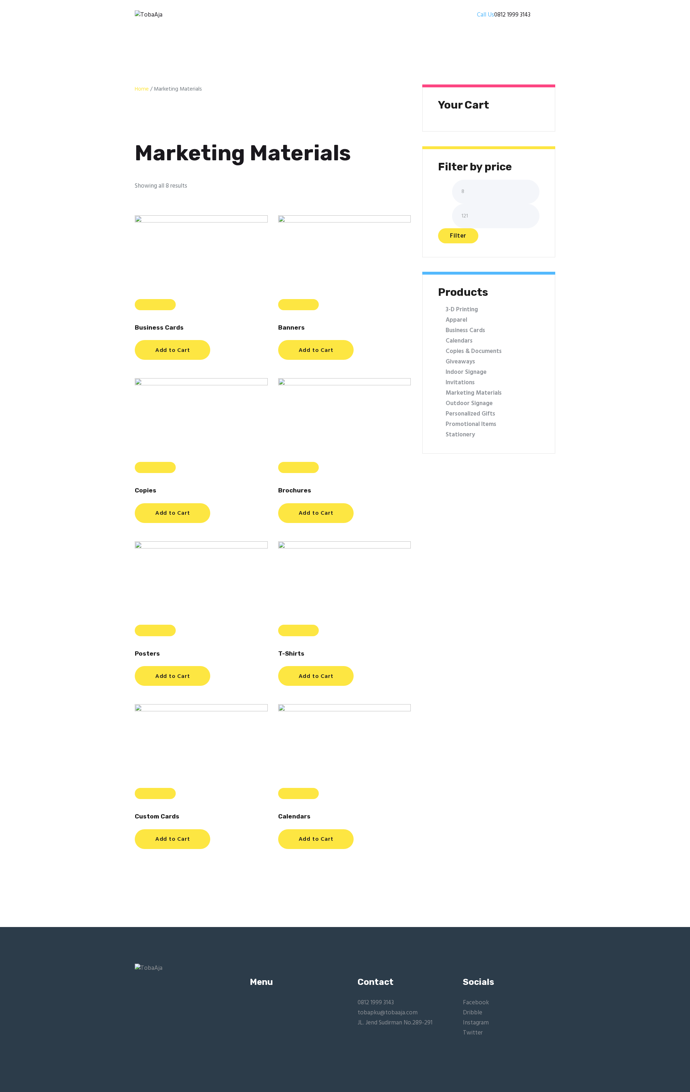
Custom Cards (157, 816)
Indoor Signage (466, 372)
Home (142, 89)
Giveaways (460, 362)
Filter (458, 236)
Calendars (294, 816)
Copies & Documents (474, 351)
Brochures (294, 490)
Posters (147, 653)
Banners (291, 327)
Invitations (460, 382)
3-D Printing (462, 310)
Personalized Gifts (470, 414)
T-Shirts (291, 653)
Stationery (460, 435)
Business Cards (159, 327)
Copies (145, 490)
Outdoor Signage (469, 403)
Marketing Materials (474, 393)
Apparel (456, 320)
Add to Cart (172, 350)
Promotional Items (471, 424)
